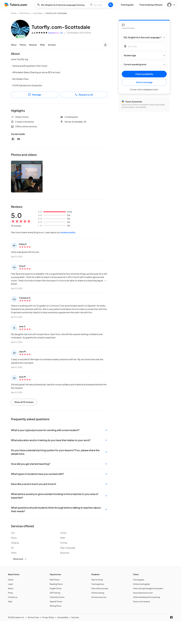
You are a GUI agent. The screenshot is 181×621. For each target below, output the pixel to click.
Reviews (33, 45)
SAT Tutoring (55, 593)
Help (10, 601)
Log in (10, 584)
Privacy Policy (48, 617)
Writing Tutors (55, 606)
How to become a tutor (143, 593)
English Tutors (55, 588)
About (14, 45)
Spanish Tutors (56, 601)
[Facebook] (13, 139)
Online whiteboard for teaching (146, 597)
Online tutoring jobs (141, 584)
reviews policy (68, 232)
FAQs (42, 45)
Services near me (98, 597)
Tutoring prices (97, 584)
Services (52, 45)
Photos (23, 45)
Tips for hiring (97, 579)
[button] (59, 430)
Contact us (12, 597)
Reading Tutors (56, 584)
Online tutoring (97, 593)
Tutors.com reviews (141, 601)
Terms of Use (33, 617)
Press (10, 593)
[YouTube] (19, 139)
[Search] (110, 4)
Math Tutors (25, 13)
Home (13, 13)
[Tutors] (15, 5)
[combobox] (62, 5)
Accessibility (62, 617)
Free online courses (99, 588)
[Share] (105, 44)
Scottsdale (37, 13)
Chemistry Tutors (57, 597)
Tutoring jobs (138, 579)
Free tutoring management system (148, 588)
